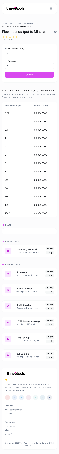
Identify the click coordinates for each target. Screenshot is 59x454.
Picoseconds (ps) (16, 48)
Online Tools (7, 24)
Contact (8, 434)
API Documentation (13, 409)
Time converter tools (25, 24)
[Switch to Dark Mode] (6, 380)
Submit (29, 74)
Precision (12, 61)
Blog (7, 430)
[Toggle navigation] (50, 8)
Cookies (8, 413)
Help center (10, 426)
